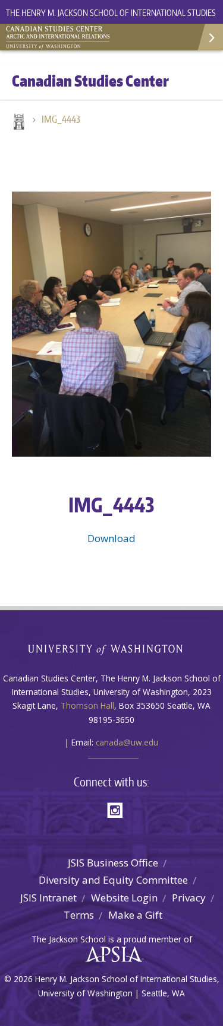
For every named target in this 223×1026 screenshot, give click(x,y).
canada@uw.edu (127, 742)
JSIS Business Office (113, 862)
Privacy (189, 897)
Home (18, 122)
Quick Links (209, 37)
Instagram (118, 809)
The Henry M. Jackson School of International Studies (111, 13)
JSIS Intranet (48, 897)
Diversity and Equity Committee (113, 880)
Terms (79, 915)
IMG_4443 (61, 119)
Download (111, 538)
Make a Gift (135, 915)
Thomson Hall (87, 705)
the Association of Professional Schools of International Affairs (111, 955)
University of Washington (111, 648)
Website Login (124, 897)
